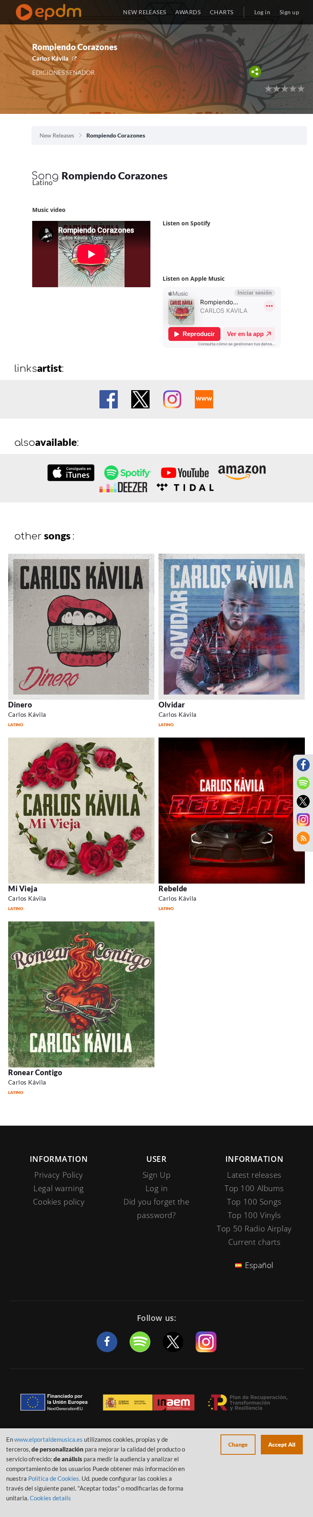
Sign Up (157, 1175)
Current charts (254, 1242)
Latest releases (254, 1175)
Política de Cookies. (54, 1478)
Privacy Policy (58, 1175)
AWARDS (188, 12)
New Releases (57, 135)
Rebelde (173, 888)
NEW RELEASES (144, 12)
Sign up (289, 12)
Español (259, 1265)
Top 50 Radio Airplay (254, 1228)
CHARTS (222, 12)
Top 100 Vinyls (254, 1215)
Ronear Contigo (35, 1072)
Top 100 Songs (254, 1201)
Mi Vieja (22, 888)
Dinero (20, 704)
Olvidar (172, 704)
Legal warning (58, 1188)
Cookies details (50, 1498)
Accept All (281, 1444)
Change (238, 1444)
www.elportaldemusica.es (48, 1439)
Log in (262, 12)
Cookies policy (59, 1201)
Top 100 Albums (254, 1188)
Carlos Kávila (50, 58)
